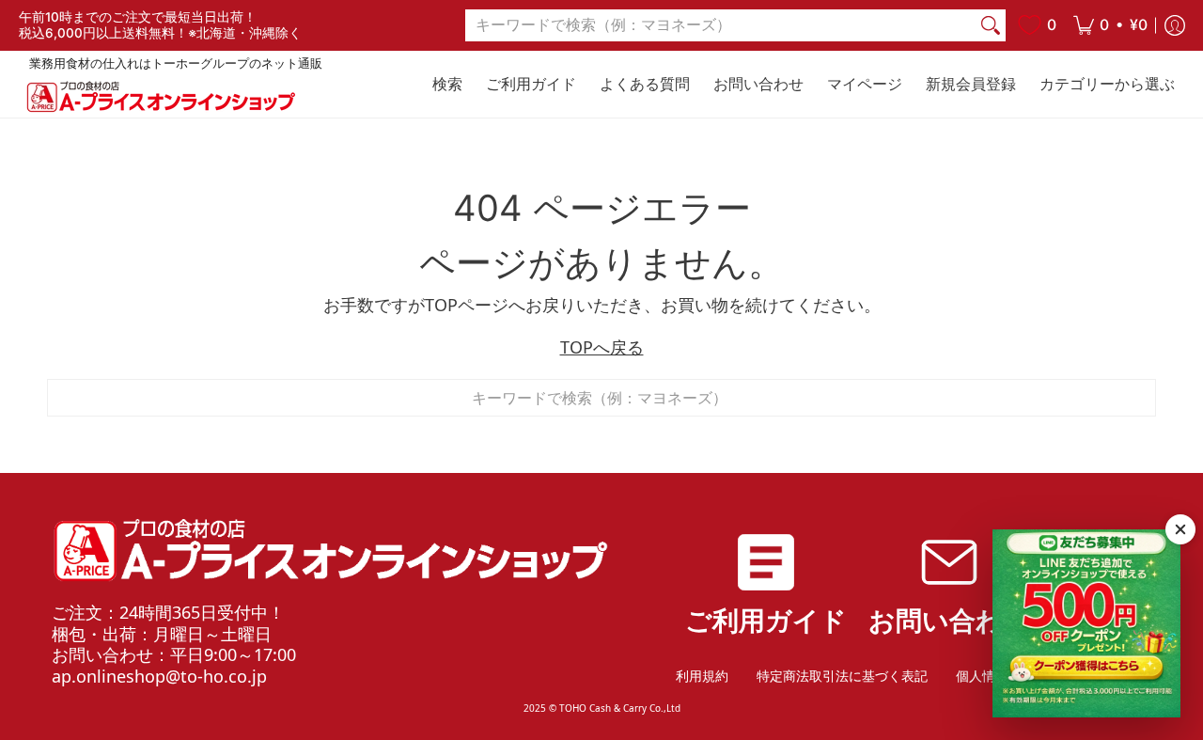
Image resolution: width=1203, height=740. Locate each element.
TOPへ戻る (602, 347)
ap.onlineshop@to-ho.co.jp (159, 676)
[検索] (991, 25)
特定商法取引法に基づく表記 (842, 676)
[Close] (1180, 529)
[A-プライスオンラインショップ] (160, 96)
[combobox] (720, 25)
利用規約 (702, 676)
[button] (1110, 25)
